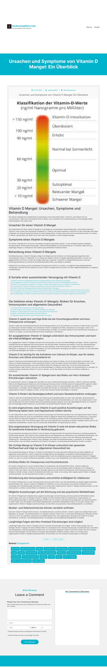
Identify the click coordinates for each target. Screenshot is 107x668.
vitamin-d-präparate (70, 557)
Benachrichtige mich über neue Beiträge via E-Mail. (24, 635)
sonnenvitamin (16, 557)
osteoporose (61, 553)
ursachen (51, 557)
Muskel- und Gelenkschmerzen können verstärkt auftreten (29, 313)
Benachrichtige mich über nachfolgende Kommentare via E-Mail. (27, 631)
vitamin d (46, 539)
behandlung (15, 549)
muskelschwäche (31, 553)
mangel (14, 553)
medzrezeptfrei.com (24, 26)
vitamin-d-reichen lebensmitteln (21, 561)
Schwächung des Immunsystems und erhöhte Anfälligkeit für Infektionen (33, 309)
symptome (43, 557)
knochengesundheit (75, 549)
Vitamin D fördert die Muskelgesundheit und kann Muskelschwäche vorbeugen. (35, 288)
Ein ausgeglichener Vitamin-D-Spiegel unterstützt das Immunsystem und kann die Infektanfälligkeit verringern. (45, 282)
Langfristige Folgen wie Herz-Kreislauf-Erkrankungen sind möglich (32, 315)
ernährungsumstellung (27, 549)
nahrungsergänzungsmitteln (47, 553)
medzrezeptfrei (53, 90)
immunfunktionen (49, 549)
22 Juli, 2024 (38, 90)
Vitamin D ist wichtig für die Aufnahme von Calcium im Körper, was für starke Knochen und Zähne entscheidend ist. (46, 284)
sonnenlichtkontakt (88, 553)
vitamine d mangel (38, 561)
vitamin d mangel (57, 539)
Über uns (89, 27)
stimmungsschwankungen (30, 557)
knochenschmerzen (89, 549)
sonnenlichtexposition (73, 553)
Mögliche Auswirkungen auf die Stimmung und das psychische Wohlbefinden (35, 311)
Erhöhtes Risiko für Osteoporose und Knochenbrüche (28, 308)
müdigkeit (21, 553)
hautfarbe (39, 549)
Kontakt (96, 27)
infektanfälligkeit (62, 549)
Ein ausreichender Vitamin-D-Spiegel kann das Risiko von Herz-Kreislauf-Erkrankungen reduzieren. (41, 286)
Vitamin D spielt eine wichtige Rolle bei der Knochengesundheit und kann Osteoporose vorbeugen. (41, 280)
